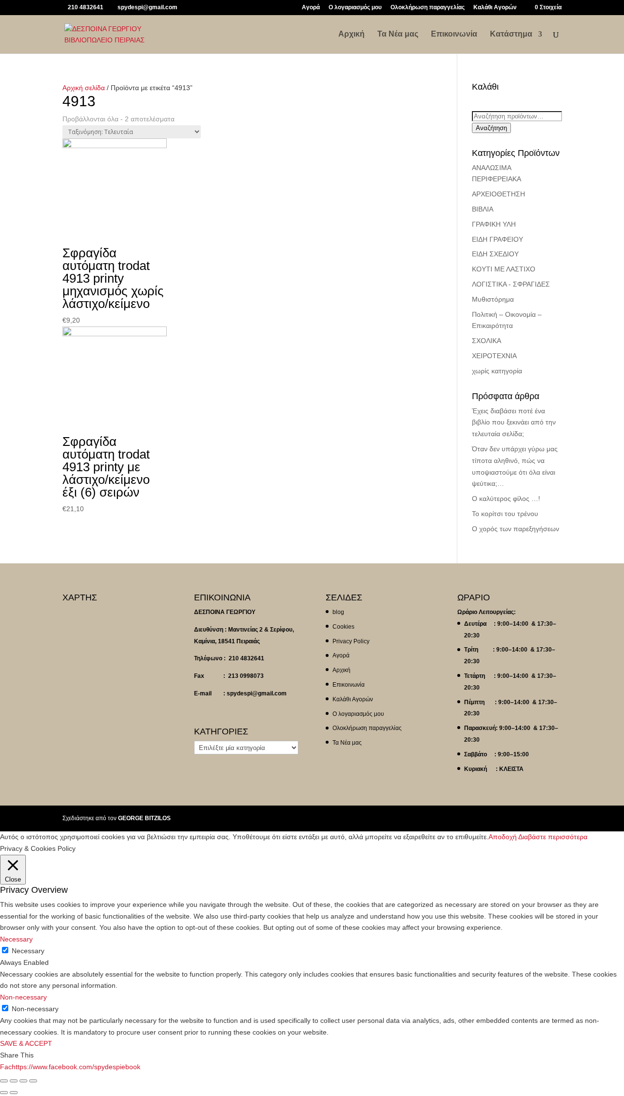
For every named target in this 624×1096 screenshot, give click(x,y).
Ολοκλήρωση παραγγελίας (427, 7)
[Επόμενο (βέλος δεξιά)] (14, 1092)
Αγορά (311, 7)
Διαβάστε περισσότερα (552, 837)
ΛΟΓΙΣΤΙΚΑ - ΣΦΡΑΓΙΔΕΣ (511, 284)
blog (338, 612)
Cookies (343, 626)
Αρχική (351, 34)
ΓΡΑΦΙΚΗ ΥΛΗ (494, 224)
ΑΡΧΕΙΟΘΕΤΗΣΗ (498, 194)
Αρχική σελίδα (83, 88)
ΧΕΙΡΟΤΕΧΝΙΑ (494, 356)
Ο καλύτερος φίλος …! (506, 498)
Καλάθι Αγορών (495, 7)
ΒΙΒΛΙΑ (482, 209)
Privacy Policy (351, 641)
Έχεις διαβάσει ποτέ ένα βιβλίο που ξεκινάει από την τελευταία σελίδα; (514, 422)
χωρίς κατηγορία (497, 371)
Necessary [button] (16, 939)
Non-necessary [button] (23, 997)
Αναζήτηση (491, 128)
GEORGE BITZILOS (144, 818)
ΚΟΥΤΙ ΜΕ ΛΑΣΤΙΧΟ (503, 269)
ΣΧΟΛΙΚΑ (486, 341)
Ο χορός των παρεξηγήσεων (515, 529)
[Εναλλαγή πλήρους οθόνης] (23, 1080)
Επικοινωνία (454, 34)
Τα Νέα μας (397, 34)
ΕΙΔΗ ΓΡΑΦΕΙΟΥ (497, 239)
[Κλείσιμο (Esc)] (4, 1080)
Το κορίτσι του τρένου (505, 514)
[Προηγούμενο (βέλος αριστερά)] (4, 1092)
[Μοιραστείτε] (14, 1080)
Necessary (28, 951)
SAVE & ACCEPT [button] (26, 1043)
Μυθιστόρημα (493, 299)
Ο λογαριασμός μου (355, 7)
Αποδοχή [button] (502, 837)
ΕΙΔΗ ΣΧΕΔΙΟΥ (495, 254)
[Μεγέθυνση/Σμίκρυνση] (33, 1080)
